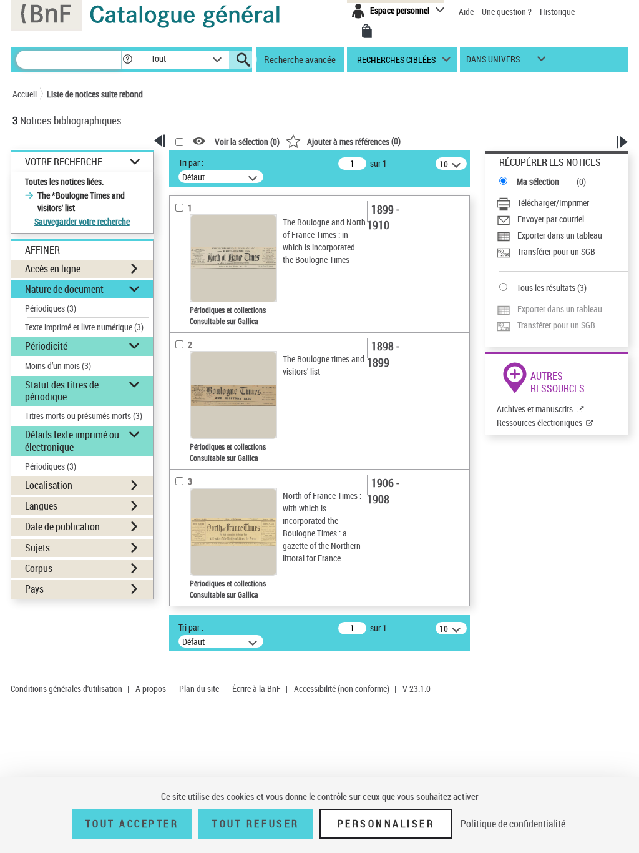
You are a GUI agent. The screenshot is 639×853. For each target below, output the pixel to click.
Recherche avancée (300, 59)
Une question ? (508, 11)
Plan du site (199, 688)
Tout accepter (132, 824)
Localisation (48, 485)
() (354, 141)
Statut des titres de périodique (62, 390)
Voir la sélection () (247, 141)
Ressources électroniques (539, 422)
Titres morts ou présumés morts (83, 416)
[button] (127, 60)
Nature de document (64, 289)
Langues (41, 506)
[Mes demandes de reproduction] (366, 31)
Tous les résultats (546, 287)
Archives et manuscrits (535, 409)
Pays (34, 589)
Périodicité (46, 346)
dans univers (493, 62)
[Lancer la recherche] (243, 59)
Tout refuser (255, 824)
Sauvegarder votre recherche (82, 221)
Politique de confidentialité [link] (513, 824)
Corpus (38, 568)
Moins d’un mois (58, 366)
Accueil (24, 94)
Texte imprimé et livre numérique (84, 327)
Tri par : (190, 163)
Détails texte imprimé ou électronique (72, 440)
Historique (557, 11)
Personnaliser (386, 824)
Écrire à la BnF (256, 688)
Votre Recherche (63, 162)
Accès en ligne (52, 268)
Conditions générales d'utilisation (66, 688)
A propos (150, 688)
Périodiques (50, 308)
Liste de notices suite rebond (95, 94)
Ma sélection (538, 181)
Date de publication (62, 526)
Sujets (37, 548)
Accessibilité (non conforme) (341, 688)
